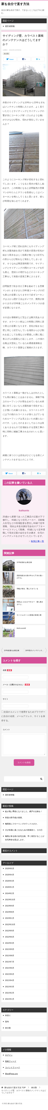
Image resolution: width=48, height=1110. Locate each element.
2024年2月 (9, 893)
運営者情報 (10, 26)
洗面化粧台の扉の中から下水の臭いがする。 (30, 577)
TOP (15, 1087)
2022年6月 (9, 937)
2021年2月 (9, 993)
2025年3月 (9, 881)
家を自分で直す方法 (15, 4)
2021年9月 (9, 949)
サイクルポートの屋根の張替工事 (29, 615)
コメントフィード (12, 1067)
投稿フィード (10, 1061)
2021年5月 (9, 974)
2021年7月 (9, 962)
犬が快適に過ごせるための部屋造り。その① (23, 830)
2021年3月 (9, 987)
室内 (7, 1022)
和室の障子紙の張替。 (14, 818)
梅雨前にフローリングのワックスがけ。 (22, 824)
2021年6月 (9, 968)
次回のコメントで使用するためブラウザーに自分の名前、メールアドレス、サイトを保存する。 (23, 716)
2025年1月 (9, 887)
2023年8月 (9, 912)
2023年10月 (10, 899)
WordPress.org (11, 1074)
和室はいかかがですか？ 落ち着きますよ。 (30, 603)
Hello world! (21, 628)
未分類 (6, 54)
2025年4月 (9, 875)
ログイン (9, 1055)
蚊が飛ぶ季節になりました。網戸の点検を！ (23, 811)
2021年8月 (9, 955)
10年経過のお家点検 (24, 562)
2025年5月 (9, 868)
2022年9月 (9, 931)
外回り (8, 1015)
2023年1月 (9, 918)
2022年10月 (10, 924)
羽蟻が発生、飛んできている (27, 589)
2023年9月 (9, 906)
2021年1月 (9, 999)
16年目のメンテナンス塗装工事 (36, 650)
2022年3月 (9, 943)
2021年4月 (9, 980)
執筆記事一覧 (37, 541)
